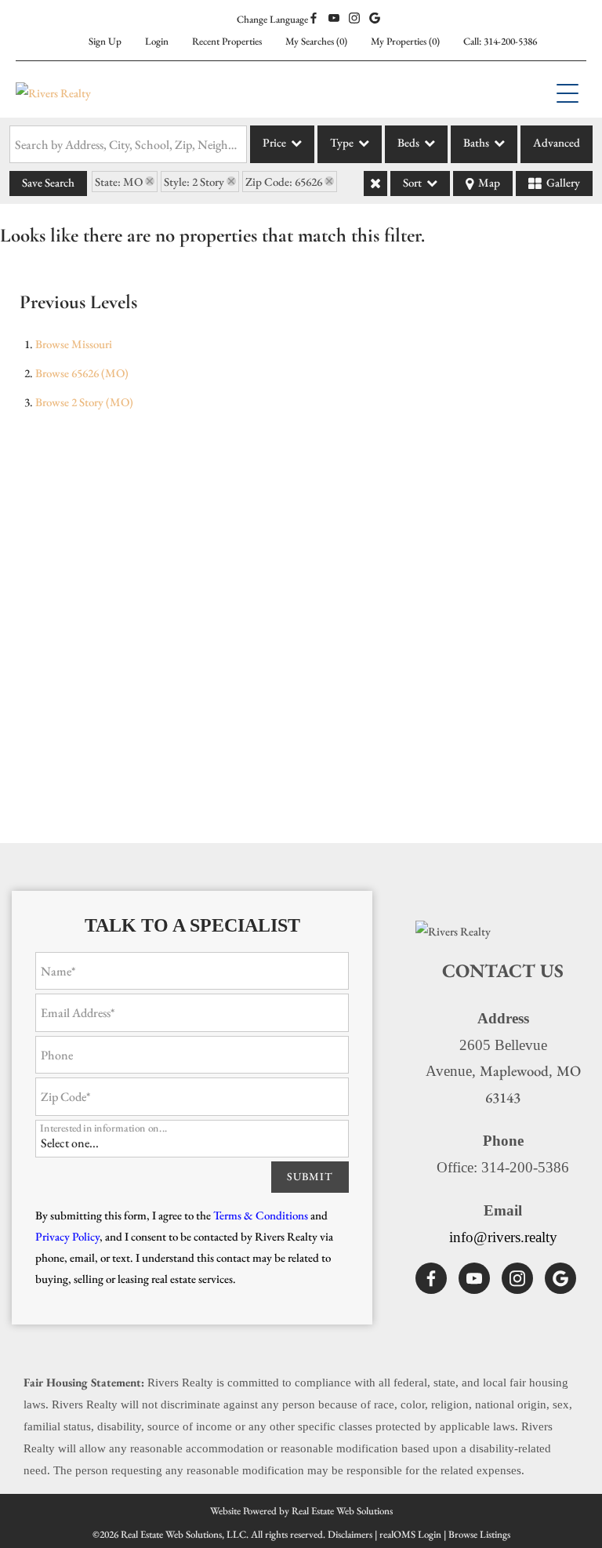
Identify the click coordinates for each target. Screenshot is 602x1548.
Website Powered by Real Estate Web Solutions (301, 1510)
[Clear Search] (375, 183)
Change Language (272, 19)
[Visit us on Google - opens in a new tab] (374, 19)
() (316, 41)
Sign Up (105, 41)
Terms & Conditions (260, 1215)
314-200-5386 (510, 41)
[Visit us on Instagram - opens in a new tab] (354, 19)
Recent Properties (227, 41)
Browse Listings (479, 1534)
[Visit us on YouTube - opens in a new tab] (333, 19)
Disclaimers (350, 1534)
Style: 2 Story (194, 181)
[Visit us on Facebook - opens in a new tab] (313, 19)
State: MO (119, 181)
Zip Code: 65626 (283, 181)
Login (157, 41)
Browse (73, 343)
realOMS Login (410, 1534)
